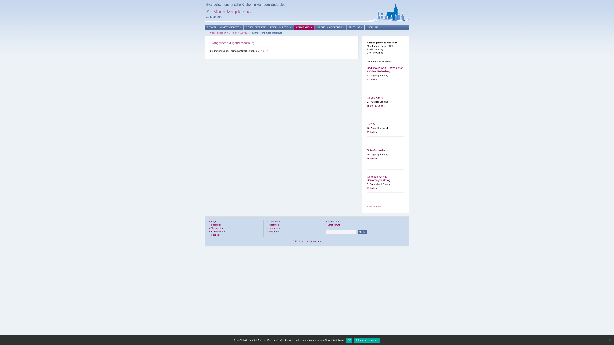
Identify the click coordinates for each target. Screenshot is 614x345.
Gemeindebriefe (256, 27)
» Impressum (332, 221)
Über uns (373, 27)
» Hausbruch (273, 221)
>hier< (264, 51)
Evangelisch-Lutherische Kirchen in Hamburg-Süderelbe (245, 4)
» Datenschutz (333, 224)
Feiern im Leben (280, 27)
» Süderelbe (215, 224)
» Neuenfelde (273, 228)
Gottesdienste (230, 27)
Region (211, 27)
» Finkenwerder (217, 231)
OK (349, 340)
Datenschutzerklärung (366, 340)
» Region (213, 221)
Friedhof (355, 27)
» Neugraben (273, 231)
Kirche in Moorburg (330, 27)
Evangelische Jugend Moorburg (232, 43)
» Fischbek (214, 235)
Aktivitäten (304, 27)
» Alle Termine (374, 206)
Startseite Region (218, 33)
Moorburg (233, 33)
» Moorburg (273, 224)
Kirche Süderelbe (310, 241)
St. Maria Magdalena (228, 12)
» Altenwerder (216, 228)
